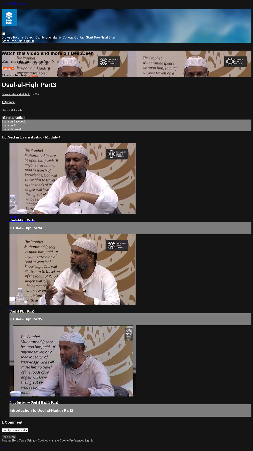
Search (30, 37)
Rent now (8, 68)
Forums (19, 37)
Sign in (113, 37)
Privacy (32, 440)
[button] (3, 33)
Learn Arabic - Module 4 (16, 94)
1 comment (8, 102)
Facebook (8, 117)
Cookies (43, 440)
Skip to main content (14, 3)
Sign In (29, 41)
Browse (7, 37)
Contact (79, 37)
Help (15, 440)
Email (21, 117)
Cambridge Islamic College (54, 37)
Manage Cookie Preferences (67, 440)
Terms (23, 440)
